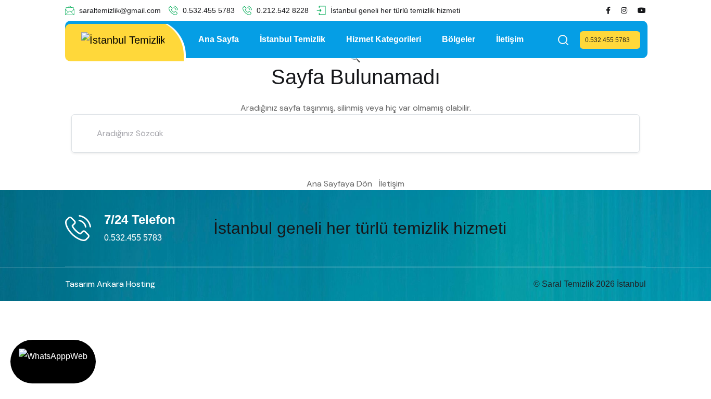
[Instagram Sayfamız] (624, 10)
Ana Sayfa (218, 39)
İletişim (510, 39)
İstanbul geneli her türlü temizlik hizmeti (394, 10)
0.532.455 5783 (208, 10)
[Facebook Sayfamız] (608, 10)
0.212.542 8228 (282, 10)
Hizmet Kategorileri (383, 39)
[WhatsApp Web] (53, 361)
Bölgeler (458, 39)
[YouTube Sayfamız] (642, 10)
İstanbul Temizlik (292, 39)
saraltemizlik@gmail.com (119, 10)
